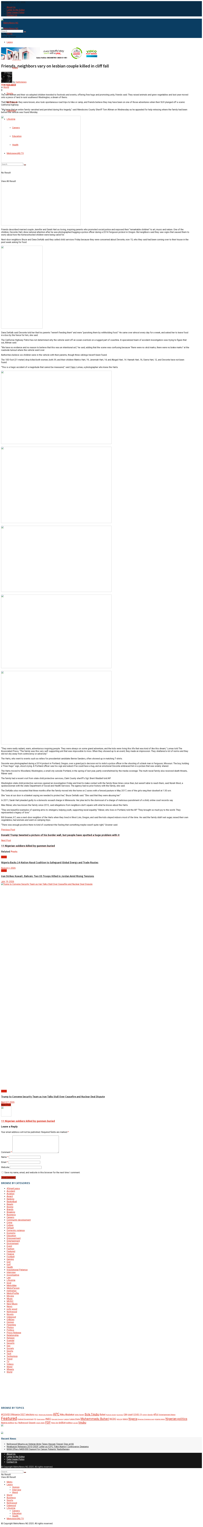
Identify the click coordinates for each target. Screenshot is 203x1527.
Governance (41, 1419)
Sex (8, 1345)
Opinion (10, 1322)
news (125, 1419)
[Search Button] (25, 31)
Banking (10, 1199)
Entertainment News (167, 1414)
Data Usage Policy (15, 12)
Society (10, 1348)
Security (11, 1343)
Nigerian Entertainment (146, 1419)
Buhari (103, 1414)
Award (10, 1196)
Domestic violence (16, 1230)
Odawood (11, 1317)
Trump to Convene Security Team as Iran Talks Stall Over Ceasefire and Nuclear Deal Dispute (53, 1096)
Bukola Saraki (111, 1415)
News (9, 1306)
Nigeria (132, 1418)
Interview (11, 1272)
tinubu (82, 1422)
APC (56, 1414)
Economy (11, 1233)
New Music (12, 1304)
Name (4, 1157)
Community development (19, 1220)
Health (10, 1267)
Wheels (10, 1369)
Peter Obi (54, 1423)
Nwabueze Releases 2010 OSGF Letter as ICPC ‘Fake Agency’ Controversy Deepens (48, 1446)
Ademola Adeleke (45, 1415)
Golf (9, 1264)
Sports (10, 1351)
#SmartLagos (13, 1188)
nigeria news (160, 1419)
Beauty (10, 1204)
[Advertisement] (15, 1389)
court (130, 1414)
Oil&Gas (10, 1319)
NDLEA (119, 1419)
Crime (9, 1222)
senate (75, 1423)
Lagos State (74, 1419)
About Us (11, 7)
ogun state (40, 1423)
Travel (9, 1359)
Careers (10, 1217)
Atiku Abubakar (67, 1414)
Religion (11, 1338)
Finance (10, 1254)
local (9, 1283)
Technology (12, 1356)
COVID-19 (137, 1414)
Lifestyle (11, 1280)
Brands (10, 1209)
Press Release (14, 1332)
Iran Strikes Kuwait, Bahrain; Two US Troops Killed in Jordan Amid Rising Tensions (47, 876)
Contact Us (12, 15)
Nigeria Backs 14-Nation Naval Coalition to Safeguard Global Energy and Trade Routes (49, 862)
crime (144, 1415)
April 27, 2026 (8, 1102)
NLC (16, 1423)
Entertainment (13, 1241)
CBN (125, 1414)
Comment (6, 1152)
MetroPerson (13, 1288)
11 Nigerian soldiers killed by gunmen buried (28, 1121)
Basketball (12, 1201)
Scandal (10, 1340)
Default (10, 1228)
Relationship (13, 1335)
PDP (48, 1422)
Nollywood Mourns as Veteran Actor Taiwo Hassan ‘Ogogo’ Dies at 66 (40, 1444)
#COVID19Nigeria (10, 1414)
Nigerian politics (176, 1418)
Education (11, 1235)
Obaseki (32, 1423)
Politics (10, 1330)
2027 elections (27, 1414)
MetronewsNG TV (15, 1518)
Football (11, 1256)
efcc (156, 1414)
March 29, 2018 (8, 84)
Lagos (10, 42)
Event (9, 1246)
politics (69, 1422)
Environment (13, 1243)
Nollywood (12, 1311)
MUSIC (10, 1301)
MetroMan (12, 1285)
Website (5, 1167)
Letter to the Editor (16, 10)
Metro (9, 1482)
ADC (36, 1415)
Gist (8, 1262)
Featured (11, 1251)
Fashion (10, 1248)
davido (150, 1415)
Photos (10, 1327)
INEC (48, 1418)
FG (35, 1419)
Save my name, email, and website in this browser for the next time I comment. (42, 1172)
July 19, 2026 (7, 881)
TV (8, 1361)
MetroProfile (13, 1293)
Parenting (11, 1325)
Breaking (11, 1212)
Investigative (13, 1275)
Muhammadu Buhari (95, 1418)
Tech (9, 1353)
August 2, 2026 (8, 868)
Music (10, 1298)
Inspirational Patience (17, 1269)
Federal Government (26, 1419)
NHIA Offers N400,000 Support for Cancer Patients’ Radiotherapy (38, 1449)
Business (11, 1214)
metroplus (11, 1290)
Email (4, 1162)
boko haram (79, 1415)
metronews (21, 82)
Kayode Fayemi (57, 1419)
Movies (10, 1296)
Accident (11, 1191)
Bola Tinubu (92, 1414)
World (6, 87)
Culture (10, 1225)
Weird (9, 1366)
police (62, 1422)
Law (9, 1277)
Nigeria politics (7, 1423)
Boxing (10, 1207)
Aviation (10, 1193)
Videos (10, 1364)
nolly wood (12, 1309)
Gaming (10, 1259)
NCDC (113, 1418)
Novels (10, 1314)
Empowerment (14, 1238)
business (120, 1415)
